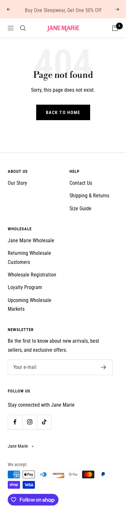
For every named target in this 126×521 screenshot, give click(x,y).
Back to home (63, 112)
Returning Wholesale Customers (29, 257)
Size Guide (80, 208)
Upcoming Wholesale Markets (29, 304)
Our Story (17, 183)
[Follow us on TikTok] (44, 422)
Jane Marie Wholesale (31, 240)
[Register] (103, 367)
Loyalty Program (25, 287)
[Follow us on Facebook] (15, 422)
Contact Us (80, 183)
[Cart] (115, 28)
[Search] (23, 28)
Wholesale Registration (32, 275)
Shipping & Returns (89, 196)
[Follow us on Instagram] (29, 422)
